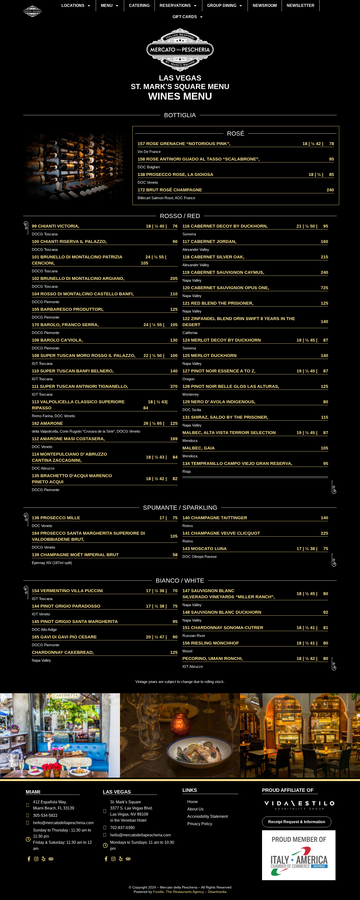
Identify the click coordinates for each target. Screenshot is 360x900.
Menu (107, 5)
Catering (139, 5)
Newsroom (265, 5)
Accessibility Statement (207, 816)
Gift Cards (185, 17)
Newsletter (300, 5)
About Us (195, 809)
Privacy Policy (199, 824)
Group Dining (221, 5)
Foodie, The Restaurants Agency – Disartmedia (190, 892)
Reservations (175, 5)
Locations (72, 5)
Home (192, 802)
